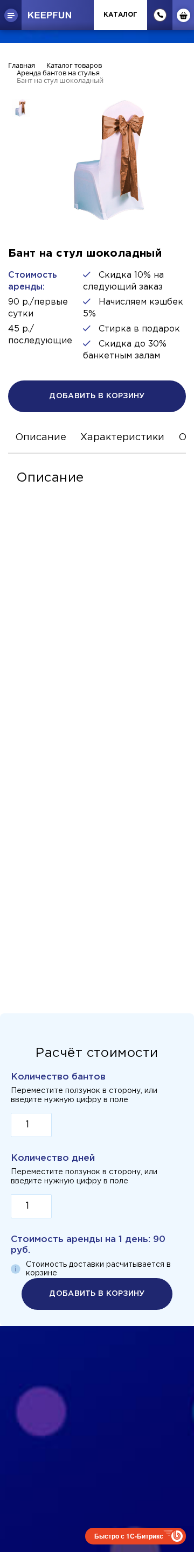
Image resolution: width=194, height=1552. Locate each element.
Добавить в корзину (96, 396)
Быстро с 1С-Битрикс (128, 1536)
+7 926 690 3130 (97, 1430)
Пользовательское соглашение (97, 1415)
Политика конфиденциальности (97, 1402)
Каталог (120, 15)
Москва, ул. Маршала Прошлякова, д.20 (97, 1446)
